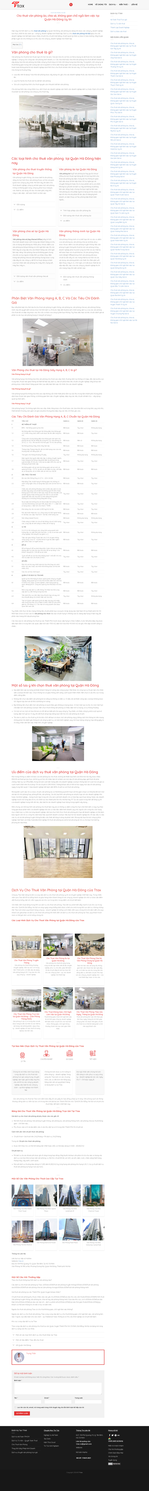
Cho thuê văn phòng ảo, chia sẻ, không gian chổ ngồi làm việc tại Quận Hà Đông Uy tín (122, 256)
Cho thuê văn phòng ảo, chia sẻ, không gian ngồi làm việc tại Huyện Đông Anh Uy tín (123, 164)
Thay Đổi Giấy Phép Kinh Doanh (23, 1448)
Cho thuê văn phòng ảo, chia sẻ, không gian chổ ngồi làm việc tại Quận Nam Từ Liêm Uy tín (122, 210)
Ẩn (20, 44)
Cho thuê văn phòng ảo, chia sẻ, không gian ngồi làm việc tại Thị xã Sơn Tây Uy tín (123, 46)
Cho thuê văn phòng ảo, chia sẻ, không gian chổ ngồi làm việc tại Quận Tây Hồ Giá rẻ (122, 201)
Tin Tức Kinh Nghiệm (51, 1446)
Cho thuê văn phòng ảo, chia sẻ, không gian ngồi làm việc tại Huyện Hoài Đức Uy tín (123, 146)
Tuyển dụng (112, 1460)
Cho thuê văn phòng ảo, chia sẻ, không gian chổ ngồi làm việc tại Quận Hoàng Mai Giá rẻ (122, 228)
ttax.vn (21, 1261)
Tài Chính (47, 1439)
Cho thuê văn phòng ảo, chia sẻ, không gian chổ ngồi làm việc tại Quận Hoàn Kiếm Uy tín (122, 237)
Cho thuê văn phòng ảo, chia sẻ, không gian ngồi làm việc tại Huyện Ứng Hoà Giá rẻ (123, 55)
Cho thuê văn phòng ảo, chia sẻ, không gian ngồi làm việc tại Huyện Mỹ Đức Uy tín (123, 128)
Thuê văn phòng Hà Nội (58, 12)
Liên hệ (134, 4)
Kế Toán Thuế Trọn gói (118, 20)
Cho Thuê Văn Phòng (19, 1444)
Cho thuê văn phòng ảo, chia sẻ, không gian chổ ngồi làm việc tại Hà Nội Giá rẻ (123, 320)
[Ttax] (39, 4)
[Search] (71, 4)
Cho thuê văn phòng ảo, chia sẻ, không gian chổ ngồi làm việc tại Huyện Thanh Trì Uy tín (122, 302)
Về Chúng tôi (101, 4)
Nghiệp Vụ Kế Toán (51, 1435)
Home (90, 4)
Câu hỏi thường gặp (115, 1449)
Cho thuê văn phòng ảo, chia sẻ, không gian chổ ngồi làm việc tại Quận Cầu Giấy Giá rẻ (122, 274)
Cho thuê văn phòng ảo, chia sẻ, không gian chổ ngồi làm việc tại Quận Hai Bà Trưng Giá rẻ (122, 247)
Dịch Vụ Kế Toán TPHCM (20, 1437)
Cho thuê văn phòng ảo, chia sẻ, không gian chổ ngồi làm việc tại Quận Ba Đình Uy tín (122, 292)
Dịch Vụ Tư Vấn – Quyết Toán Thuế (24, 1441)
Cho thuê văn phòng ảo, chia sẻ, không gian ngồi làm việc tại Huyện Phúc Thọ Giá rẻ (123, 110)
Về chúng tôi (113, 1456)
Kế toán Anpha (81, 1452)
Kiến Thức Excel (49, 1442)
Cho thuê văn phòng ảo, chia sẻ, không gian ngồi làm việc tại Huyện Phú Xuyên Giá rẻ (123, 119)
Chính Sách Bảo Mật (115, 1453)
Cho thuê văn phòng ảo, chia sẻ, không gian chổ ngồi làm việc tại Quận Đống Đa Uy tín (122, 265)
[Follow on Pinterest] (116, 1435)
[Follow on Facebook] (110, 1435)
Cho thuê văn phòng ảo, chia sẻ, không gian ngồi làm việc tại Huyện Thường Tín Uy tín (123, 64)
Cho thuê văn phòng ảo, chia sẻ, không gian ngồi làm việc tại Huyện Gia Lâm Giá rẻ (123, 155)
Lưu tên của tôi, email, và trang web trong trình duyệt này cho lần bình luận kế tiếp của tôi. (50, 1407)
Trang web (79, 1398)
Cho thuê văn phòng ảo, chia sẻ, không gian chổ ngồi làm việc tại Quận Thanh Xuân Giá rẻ (122, 192)
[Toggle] (15, 204)
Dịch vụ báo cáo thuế (118, 31)
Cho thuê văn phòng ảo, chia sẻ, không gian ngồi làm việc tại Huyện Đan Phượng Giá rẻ (123, 174)
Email (46, 1398)
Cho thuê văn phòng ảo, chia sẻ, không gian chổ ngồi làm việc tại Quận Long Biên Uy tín (122, 219)
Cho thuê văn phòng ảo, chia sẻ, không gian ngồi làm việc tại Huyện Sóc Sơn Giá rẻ (123, 91)
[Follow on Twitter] (113, 1435)
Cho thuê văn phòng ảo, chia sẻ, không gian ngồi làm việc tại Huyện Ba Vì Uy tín (123, 183)
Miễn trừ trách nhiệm (115, 1446)
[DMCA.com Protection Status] (114, 1464)
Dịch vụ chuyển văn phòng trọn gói (25, 1452)
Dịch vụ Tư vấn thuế (117, 24)
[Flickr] (119, 1435)
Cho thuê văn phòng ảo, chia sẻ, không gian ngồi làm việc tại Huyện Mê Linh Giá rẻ (123, 137)
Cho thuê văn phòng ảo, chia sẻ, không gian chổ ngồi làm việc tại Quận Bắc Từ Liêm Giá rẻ (122, 283)
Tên (16, 1398)
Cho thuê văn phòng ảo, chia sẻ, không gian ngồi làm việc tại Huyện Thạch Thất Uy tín (123, 82)
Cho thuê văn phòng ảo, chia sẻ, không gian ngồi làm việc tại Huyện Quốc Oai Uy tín (123, 100)
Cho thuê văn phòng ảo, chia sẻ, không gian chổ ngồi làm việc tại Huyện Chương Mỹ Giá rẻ (122, 311)
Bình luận (18, 1380)
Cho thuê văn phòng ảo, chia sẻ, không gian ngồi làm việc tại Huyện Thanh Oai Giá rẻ (123, 73)
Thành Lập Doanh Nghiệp (119, 27)
